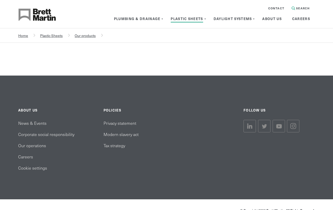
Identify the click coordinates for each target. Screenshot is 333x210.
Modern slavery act (121, 134)
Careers (25, 156)
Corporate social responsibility (46, 134)
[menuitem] (137, 19)
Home (23, 35)
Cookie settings (32, 168)
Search (302, 8)
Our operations (32, 145)
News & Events (32, 123)
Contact (276, 8)
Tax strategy (114, 145)
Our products (85, 35)
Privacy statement (120, 123)
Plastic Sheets (51, 35)
